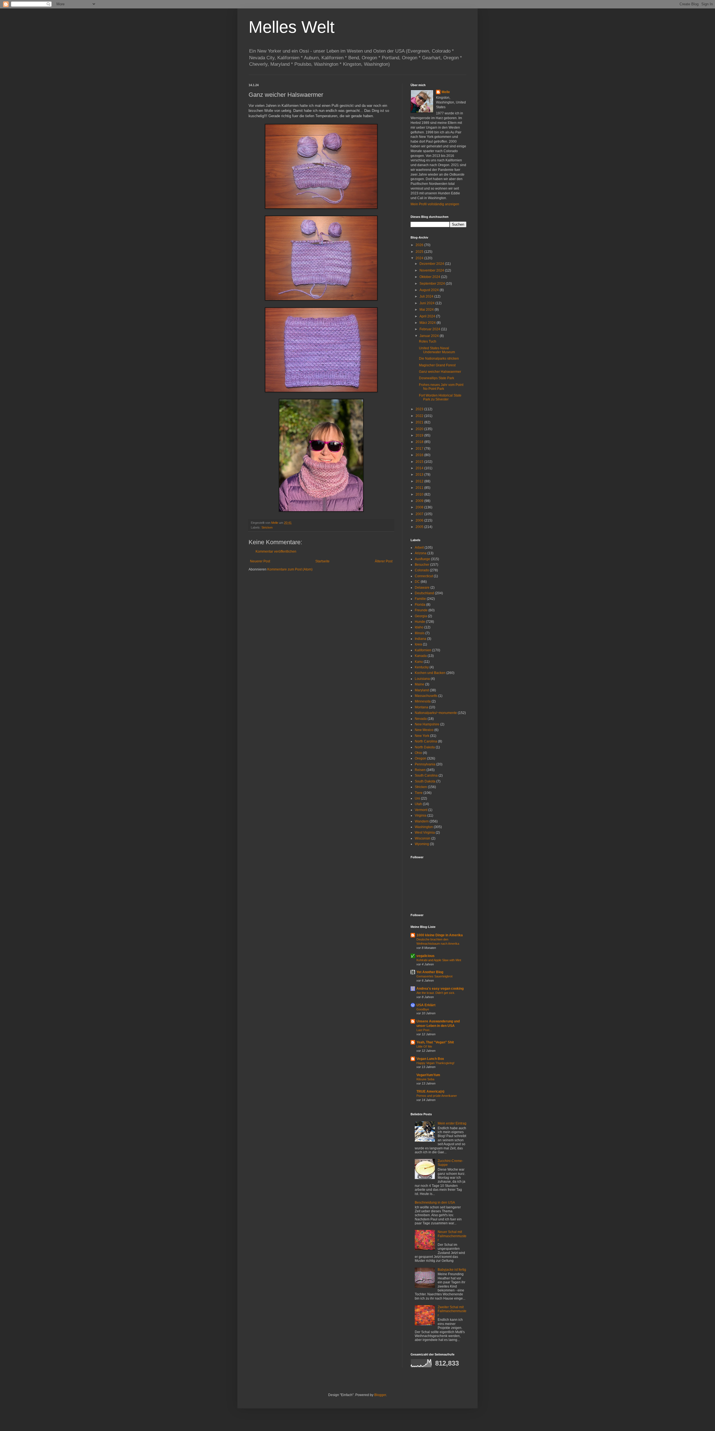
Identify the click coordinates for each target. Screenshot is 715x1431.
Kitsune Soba (425, 1079)
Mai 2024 (427, 310)
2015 (420, 462)
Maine (419, 684)
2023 (420, 409)
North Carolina (426, 741)
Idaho (419, 627)
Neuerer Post (260, 561)
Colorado (422, 570)
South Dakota (425, 781)
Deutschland (424, 593)
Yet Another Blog (429, 972)
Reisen (420, 770)
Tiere (419, 793)
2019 (420, 435)
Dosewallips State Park (436, 378)
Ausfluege (422, 559)
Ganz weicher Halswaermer (440, 372)
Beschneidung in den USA (435, 1202)
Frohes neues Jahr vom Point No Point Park (441, 387)
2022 (420, 416)
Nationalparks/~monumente (436, 713)
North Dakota (425, 747)
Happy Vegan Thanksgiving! (435, 1063)
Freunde (421, 610)
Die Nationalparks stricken (439, 358)
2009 (420, 501)
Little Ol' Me (424, 1046)
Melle (446, 92)
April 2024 (428, 316)
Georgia (421, 616)
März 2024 (428, 323)
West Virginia (425, 832)
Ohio (418, 753)
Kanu (419, 662)
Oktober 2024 (430, 277)
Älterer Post (383, 561)
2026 (420, 245)
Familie (420, 599)
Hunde (420, 622)
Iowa (418, 644)
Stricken (267, 527)
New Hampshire (427, 724)
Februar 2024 (430, 329)
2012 (420, 481)
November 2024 (432, 270)
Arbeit (419, 548)
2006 (420, 520)
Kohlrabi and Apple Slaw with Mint (438, 960)
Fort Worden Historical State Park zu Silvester (440, 397)
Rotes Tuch (427, 341)
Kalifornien (423, 650)
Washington (424, 827)
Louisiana (422, 679)
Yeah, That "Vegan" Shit (435, 1042)
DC (417, 582)
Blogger (380, 1395)
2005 (420, 527)
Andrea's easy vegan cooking (440, 989)
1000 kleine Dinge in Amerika (439, 935)
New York (422, 736)
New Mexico (424, 730)
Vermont (421, 810)
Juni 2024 (427, 303)
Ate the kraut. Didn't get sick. (435, 992)
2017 (420, 449)
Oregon (420, 758)
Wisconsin (422, 838)
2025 (420, 252)
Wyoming (422, 844)
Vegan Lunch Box (430, 1059)
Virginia (420, 815)
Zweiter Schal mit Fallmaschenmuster (452, 1311)
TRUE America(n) (430, 1091)
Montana (421, 707)
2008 (420, 507)
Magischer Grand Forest (437, 365)
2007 (420, 514)
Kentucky (422, 667)
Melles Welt (292, 27)
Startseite (322, 561)
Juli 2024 (427, 296)
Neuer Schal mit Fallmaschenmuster (452, 1236)
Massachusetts (426, 696)
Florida (420, 605)
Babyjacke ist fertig (452, 1270)
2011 (420, 488)
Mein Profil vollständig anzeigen (435, 204)
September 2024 (433, 284)
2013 (420, 475)
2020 (420, 429)
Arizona (420, 553)
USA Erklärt (425, 1005)
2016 (420, 455)
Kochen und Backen (430, 673)
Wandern (422, 821)
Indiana (420, 639)
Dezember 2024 (432, 264)
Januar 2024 (430, 336)
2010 (420, 494)
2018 (420, 442)
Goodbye (422, 1009)
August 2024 (430, 290)
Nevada (421, 719)
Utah (418, 804)
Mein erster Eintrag (452, 1123)
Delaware (422, 588)
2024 (420, 258)
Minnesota (423, 701)
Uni (417, 798)
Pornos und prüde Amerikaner (436, 1095)
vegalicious (425, 956)
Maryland (422, 690)
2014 (420, 468)
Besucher (422, 565)
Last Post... (424, 1030)
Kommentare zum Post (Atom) (290, 569)
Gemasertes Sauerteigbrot (434, 976)
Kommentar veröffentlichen (276, 551)
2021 (420, 422)
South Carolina (426, 775)
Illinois (420, 633)
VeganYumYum (428, 1075)
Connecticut (424, 576)
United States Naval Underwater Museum (437, 350)
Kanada (421, 656)
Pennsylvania (425, 764)
